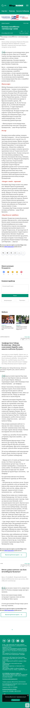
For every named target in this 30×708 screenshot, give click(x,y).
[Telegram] (7, 252)
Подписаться (15, 700)
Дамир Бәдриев (5, 23)
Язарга (15, 295)
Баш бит (4, 11)
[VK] (4, 640)
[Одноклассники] (11, 252)
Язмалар (12, 11)
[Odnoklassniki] (13, 640)
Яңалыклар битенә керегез (12, 555)
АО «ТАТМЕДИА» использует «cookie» (10, 673)
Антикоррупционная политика (9, 689)
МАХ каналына (9, 246)
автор (1, 563)
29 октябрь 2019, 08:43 (25, 338)
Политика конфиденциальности (9, 679)
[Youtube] (17, 640)
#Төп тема (25, 23)
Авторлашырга (8, 300)
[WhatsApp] (15, 252)
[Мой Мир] (19, 252)
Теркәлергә (22, 300)
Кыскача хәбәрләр (22, 11)
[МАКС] (22, 640)
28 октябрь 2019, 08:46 (25, 565)
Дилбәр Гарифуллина (5, 336)
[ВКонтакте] (3, 252)
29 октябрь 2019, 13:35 (7, 33)
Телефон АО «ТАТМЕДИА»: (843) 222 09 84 (11, 691)
